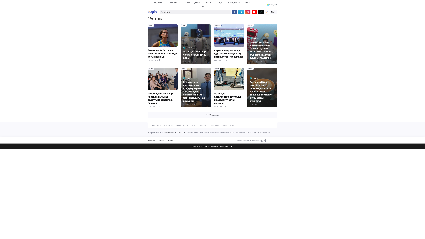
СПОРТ (204, 7)
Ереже (170, 140)
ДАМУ (197, 3)
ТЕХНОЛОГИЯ (234, 3)
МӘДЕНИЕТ (159, 3)
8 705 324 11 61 (226, 146)
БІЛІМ (187, 3)
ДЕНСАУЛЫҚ (174, 3)
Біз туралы (151, 140)
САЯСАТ (219, 3)
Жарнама (160, 140)
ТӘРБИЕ (207, 3)
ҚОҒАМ (248, 3)
